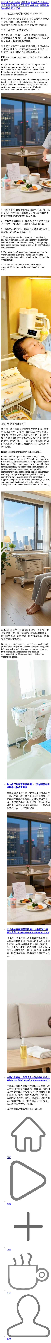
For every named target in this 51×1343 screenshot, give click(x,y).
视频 (9, 1204)
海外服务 (5, 8)
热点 (8, 2)
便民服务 (44, 5)
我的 (9, 1339)
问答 (18, 8)
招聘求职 (15, 2)
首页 (9, 1157)
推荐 (3, 2)
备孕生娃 (34, 5)
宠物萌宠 (35, 2)
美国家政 (25, 2)
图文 (13, 8)
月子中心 (44, 2)
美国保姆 (15, 5)
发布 (9, 1250)
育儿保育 (24, 5)
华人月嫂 (5, 5)
